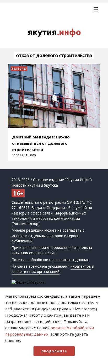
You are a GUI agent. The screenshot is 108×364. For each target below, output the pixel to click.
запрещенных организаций (36, 271)
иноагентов (81, 266)
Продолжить (54, 351)
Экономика (19, 69)
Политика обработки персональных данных (50, 259)
